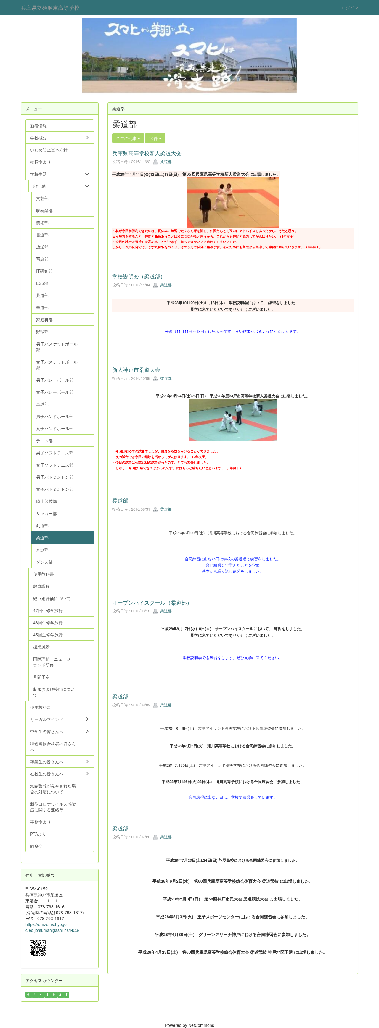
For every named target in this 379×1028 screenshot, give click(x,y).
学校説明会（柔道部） (139, 276)
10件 (154, 138)
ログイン (350, 7)
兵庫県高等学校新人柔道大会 (147, 153)
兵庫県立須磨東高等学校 (50, 7)
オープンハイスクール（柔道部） (152, 602)
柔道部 (165, 161)
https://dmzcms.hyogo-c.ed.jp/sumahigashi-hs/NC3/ (52, 927)
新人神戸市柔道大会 (136, 369)
